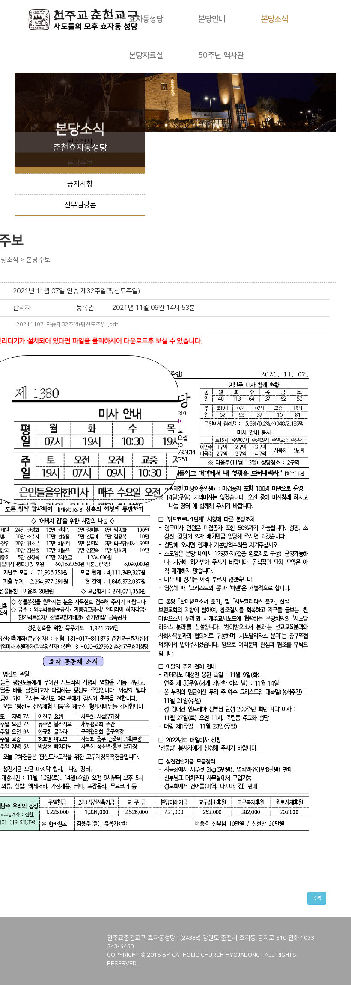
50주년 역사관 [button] (221, 55)
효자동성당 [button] (146, 19)
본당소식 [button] (274, 19)
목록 (316, 898)
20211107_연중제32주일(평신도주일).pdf (67, 325)
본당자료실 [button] (146, 55)
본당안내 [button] (212, 19)
